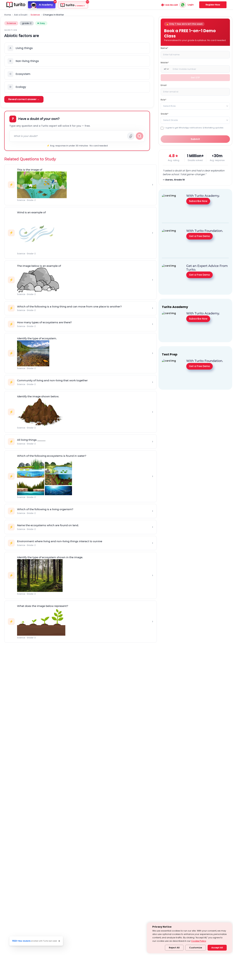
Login (191, 4)
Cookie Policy (198, 941)
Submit (195, 139)
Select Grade (170, 120)
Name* (164, 48)
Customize (195, 947)
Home (7, 14)
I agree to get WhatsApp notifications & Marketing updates (194, 127)
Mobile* (165, 62)
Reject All (174, 947)
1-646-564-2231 (171, 5)
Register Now (213, 4)
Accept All (217, 947)
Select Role (169, 106)
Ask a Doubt (20, 14)
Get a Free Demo (199, 236)
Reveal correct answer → (23, 99)
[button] (77, 48)
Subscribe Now (198, 201)
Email (163, 85)
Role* (163, 99)
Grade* (164, 113)
